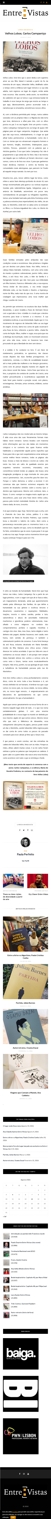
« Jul (4, 1216)
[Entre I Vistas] (25, 13)
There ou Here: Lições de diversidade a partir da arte (12, 896)
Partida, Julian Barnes (25, 1003)
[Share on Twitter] (24, 830)
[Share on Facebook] (19, 830)
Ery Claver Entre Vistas (38, 894)
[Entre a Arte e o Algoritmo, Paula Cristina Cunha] (25, 934)
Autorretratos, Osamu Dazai (25, 1048)
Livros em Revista (25, 29)
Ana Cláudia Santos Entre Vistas (15, 1132)
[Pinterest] (28, 830)
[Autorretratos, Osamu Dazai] (25, 1026)
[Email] (32, 830)
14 (32, 1199)
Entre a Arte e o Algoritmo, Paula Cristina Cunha (21, 1137)
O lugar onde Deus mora (12, 1126)
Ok (13, 1517)
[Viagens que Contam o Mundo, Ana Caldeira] (25, 1071)
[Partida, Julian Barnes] (25, 981)
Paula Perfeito (25, 854)
